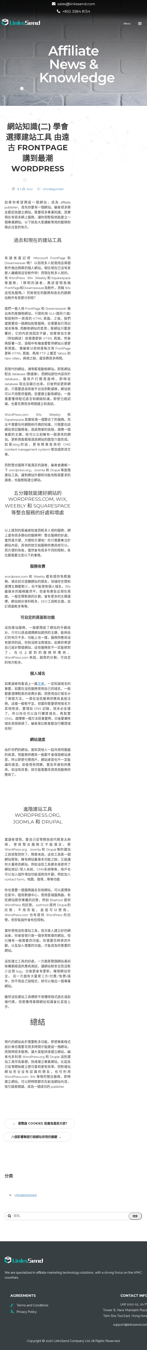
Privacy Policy (26, 1312)
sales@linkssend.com (76, 4)
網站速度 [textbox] (37, 739)
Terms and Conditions (32, 1305)
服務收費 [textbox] (37, 566)
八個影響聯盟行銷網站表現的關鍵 (36, 1137)
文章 (41, 684)
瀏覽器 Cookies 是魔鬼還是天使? (39, 1123)
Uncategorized (53, 189)
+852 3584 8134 (76, 11)
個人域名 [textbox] (37, 673)
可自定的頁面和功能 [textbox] (37, 617)
